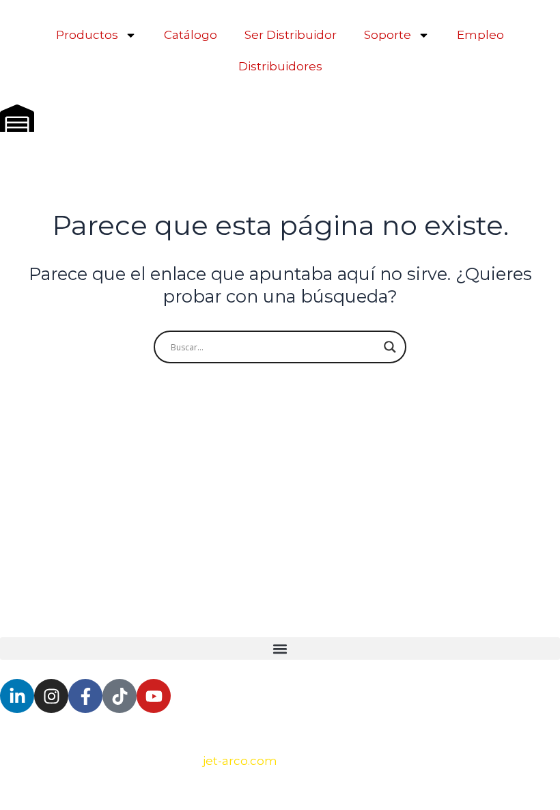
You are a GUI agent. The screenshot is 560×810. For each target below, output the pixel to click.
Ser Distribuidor (290, 35)
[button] (280, 648)
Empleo (480, 35)
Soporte (387, 35)
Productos (87, 35)
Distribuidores (280, 66)
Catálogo (190, 35)
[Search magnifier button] (390, 347)
